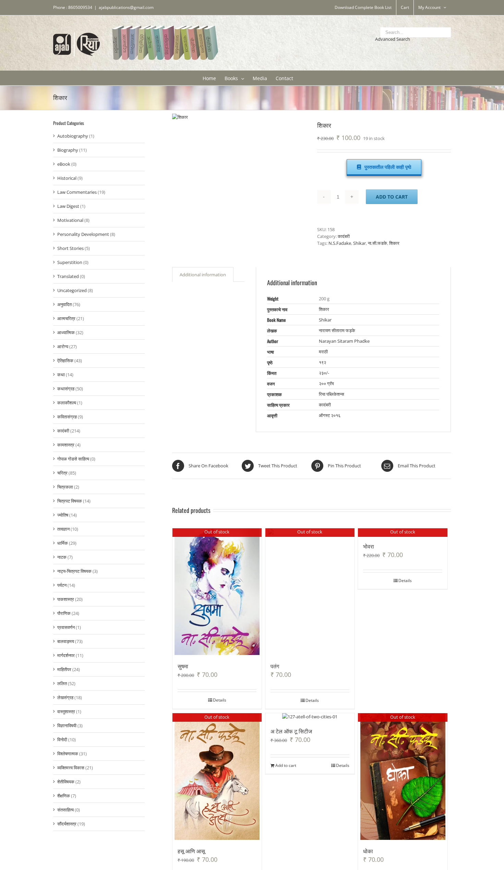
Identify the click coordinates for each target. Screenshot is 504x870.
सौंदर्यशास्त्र (66, 824)
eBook (63, 164)
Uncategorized (72, 290)
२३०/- (324, 373)
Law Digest (68, 206)
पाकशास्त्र (65, 599)
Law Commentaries (77, 192)
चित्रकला (65, 487)
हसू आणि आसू (191, 851)
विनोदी (62, 739)
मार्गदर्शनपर (66, 655)
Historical (66, 178)
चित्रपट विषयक (69, 501)
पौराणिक (64, 613)
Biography (67, 150)
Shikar (359, 243)
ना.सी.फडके (377, 243)
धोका (368, 851)
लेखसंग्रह (65, 697)
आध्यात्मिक (66, 332)
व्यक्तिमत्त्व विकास (70, 768)
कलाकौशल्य (66, 403)
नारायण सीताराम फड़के (337, 330)
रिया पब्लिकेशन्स (331, 394)
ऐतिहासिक (65, 360)
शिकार (394, 243)
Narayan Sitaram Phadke (344, 341)
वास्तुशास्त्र (66, 711)
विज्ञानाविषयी (66, 725)
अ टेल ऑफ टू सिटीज (291, 731)
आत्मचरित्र (66, 318)
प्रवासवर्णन (66, 627)
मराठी (323, 352)
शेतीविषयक (65, 782)
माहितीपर (64, 669)
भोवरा (368, 546)
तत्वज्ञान (63, 529)
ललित (62, 683)
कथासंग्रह (65, 389)
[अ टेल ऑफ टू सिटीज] (310, 716)
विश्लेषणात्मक (67, 754)
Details (219, 700)
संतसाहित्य (65, 810)
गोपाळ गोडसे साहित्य (73, 459)
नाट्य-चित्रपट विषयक (74, 571)
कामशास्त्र (65, 445)
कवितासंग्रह (67, 417)
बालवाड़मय (65, 641)
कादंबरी (344, 236)
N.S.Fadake (339, 243)
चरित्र (62, 473)
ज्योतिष (62, 515)
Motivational (70, 220)
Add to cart (392, 196)
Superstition (69, 262)
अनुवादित (64, 304)
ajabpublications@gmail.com (126, 7)
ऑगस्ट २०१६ (329, 415)
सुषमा (183, 666)
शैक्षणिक (63, 796)
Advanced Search (392, 39)
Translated (68, 276)
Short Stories (70, 248)
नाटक (62, 557)
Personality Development (83, 234)
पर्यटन (62, 585)
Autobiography (72, 136)
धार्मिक (62, 543)
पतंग (275, 666)
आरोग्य (62, 346)
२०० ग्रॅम (326, 383)
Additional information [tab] (203, 275)
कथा (61, 374)
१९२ (322, 362)
